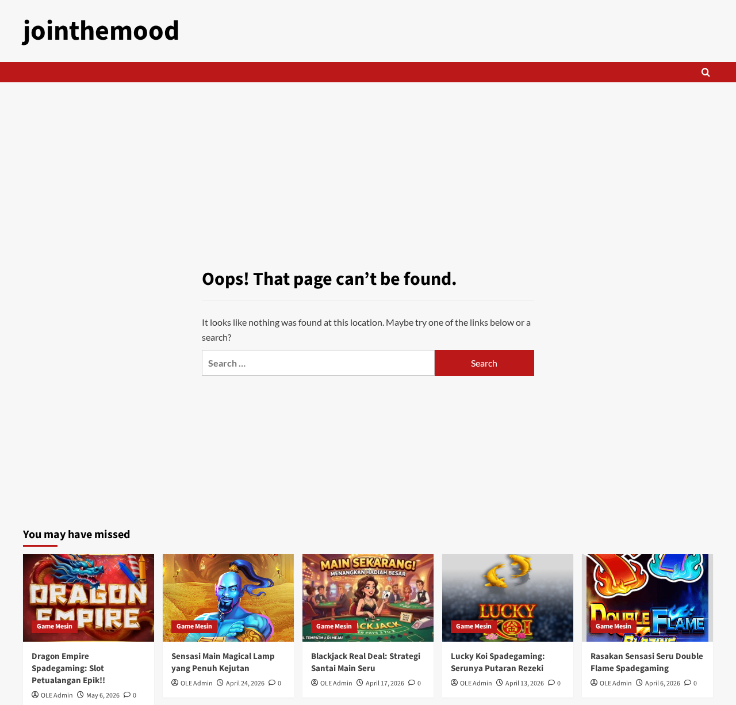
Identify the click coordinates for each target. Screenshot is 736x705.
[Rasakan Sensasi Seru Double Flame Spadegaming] (647, 598)
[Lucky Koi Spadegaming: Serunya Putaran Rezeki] (507, 598)
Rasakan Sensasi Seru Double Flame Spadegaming (647, 662)
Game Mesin (54, 626)
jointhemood (101, 31)
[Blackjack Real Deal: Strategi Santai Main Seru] (368, 598)
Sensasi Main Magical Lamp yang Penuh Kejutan (223, 662)
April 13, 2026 (524, 683)
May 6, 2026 (103, 695)
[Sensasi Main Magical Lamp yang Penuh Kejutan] (228, 598)
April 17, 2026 (385, 683)
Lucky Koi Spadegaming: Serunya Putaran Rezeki (498, 662)
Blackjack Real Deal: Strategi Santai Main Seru (365, 662)
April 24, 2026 (245, 683)
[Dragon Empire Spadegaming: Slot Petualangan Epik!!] (88, 598)
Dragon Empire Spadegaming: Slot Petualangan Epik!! (68, 668)
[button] (706, 72)
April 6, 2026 (662, 683)
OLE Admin (57, 695)
